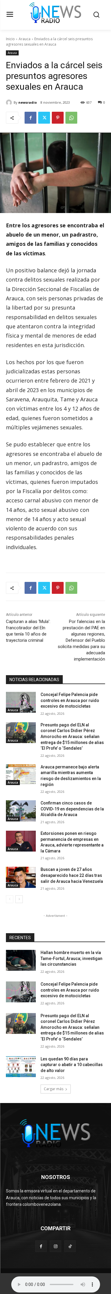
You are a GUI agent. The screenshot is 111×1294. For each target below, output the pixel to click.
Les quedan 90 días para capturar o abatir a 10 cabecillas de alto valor (72, 1065)
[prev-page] (9, 899)
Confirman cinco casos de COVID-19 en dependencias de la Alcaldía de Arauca (72, 809)
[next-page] (19, 899)
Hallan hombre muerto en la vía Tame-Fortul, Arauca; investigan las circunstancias (71, 958)
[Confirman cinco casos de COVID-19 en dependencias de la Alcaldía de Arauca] (21, 810)
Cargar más (53, 1088)
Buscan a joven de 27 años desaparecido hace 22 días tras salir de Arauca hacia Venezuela (72, 875)
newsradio (27, 102)
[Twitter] (44, 118)
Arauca (24, 38)
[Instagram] (55, 1246)
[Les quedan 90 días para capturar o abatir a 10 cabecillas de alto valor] (21, 1066)
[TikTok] (70, 1246)
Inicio (10, 38)
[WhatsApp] (71, 118)
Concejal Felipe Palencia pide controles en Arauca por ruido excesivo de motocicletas (70, 700)
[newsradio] (10, 102)
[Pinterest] (58, 118)
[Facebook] (30, 118)
